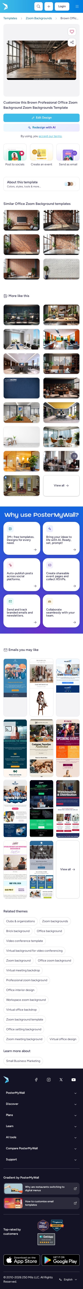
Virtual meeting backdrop (23, 970)
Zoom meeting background (24, 1039)
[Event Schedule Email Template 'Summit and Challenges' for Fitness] (68, 748)
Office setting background (23, 1029)
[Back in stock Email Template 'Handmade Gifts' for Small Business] (41, 748)
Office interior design (20, 990)
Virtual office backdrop (21, 1010)
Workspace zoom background (26, 1000)
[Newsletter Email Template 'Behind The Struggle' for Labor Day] (41, 869)
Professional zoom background (26, 980)
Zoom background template (24, 1019)
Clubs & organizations (20, 921)
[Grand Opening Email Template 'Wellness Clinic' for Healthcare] (68, 687)
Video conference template (24, 941)
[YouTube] (73, 1079)
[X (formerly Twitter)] (61, 1079)
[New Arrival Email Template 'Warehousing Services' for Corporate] (68, 809)
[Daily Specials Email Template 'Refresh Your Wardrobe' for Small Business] (41, 687)
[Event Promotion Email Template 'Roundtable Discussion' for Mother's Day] (15, 869)
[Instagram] (48, 1079)
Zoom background (18, 960)
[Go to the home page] (4, 6)
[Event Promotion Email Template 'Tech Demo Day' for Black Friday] (41, 809)
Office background (49, 931)
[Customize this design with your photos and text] (41, 60)
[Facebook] (36, 1079)
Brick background (18, 931)
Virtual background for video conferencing (34, 951)
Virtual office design (63, 1039)
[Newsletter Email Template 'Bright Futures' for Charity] (15, 809)
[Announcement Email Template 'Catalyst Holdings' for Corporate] (15, 748)
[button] (72, 31)
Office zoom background (54, 960)
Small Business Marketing (23, 1061)
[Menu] (77, 6)
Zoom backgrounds (55, 921)
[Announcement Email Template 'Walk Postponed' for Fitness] (15, 687)
